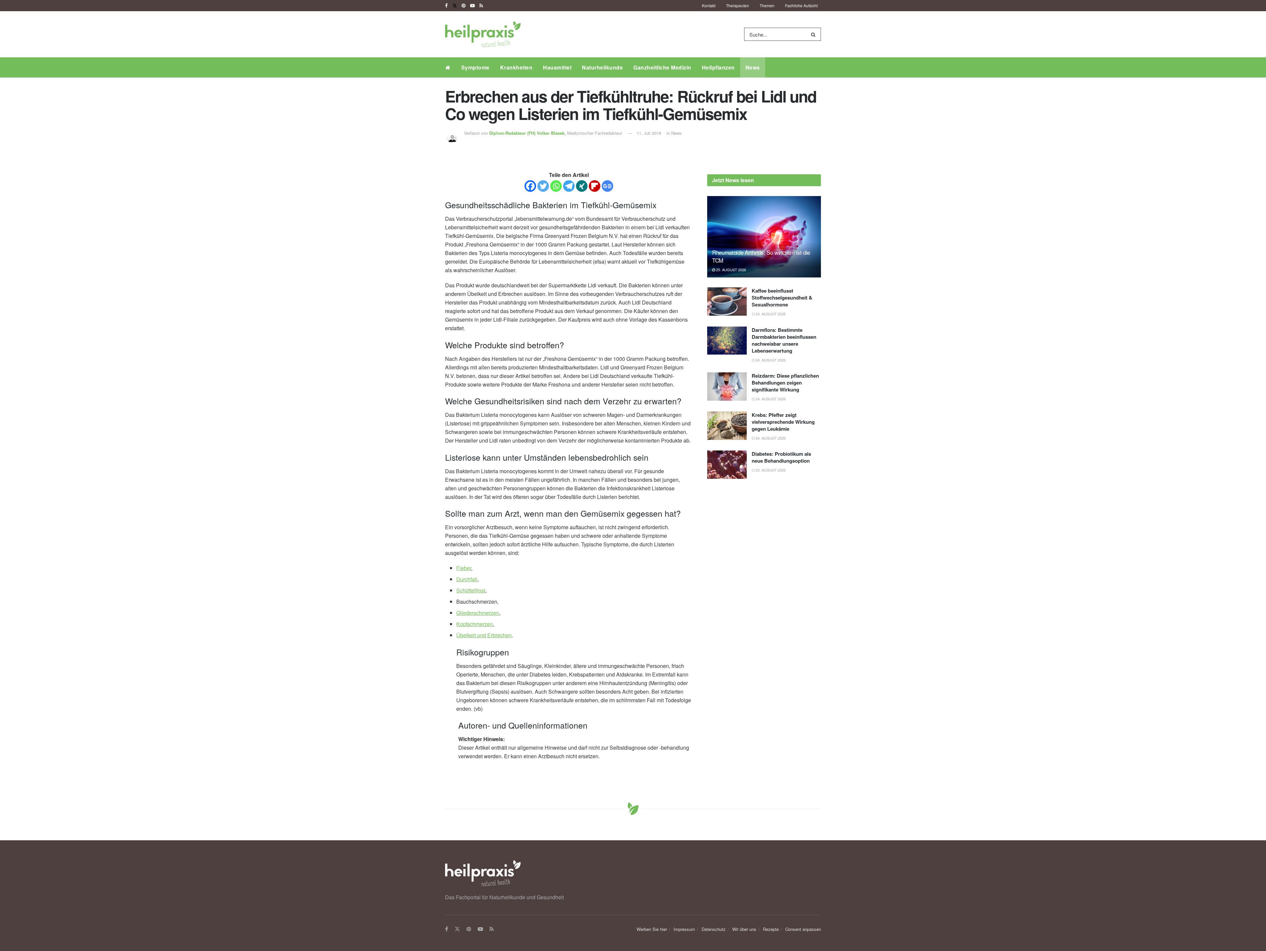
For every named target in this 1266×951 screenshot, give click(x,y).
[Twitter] (543, 186)
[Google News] (607, 186)
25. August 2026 (730, 269)
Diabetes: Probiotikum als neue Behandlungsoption (781, 457)
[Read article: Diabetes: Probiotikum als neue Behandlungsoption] (727, 464)
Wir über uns (744, 929)
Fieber (463, 568)
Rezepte (771, 929)
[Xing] (582, 186)
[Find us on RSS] (481, 5)
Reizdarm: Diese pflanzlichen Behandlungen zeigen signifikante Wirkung (785, 382)
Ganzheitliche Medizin (662, 67)
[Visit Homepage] (483, 34)
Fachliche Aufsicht (801, 5)
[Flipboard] (594, 186)
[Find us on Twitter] (454, 5)
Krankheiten (516, 67)
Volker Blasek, (528, 133)
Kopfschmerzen (474, 624)
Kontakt (708, 5)
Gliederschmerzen (477, 613)
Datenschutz (714, 929)
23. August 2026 (770, 470)
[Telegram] (569, 186)
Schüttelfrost (470, 590)
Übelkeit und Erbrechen (484, 635)
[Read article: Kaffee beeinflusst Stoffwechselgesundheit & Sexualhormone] (727, 301)
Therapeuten (737, 5)
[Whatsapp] (556, 186)
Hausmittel (557, 67)
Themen (767, 5)
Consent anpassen (803, 929)
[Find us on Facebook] (446, 5)
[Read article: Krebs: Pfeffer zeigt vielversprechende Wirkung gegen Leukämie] (727, 426)
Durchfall (466, 579)
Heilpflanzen (718, 67)
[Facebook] (530, 186)
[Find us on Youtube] (472, 5)
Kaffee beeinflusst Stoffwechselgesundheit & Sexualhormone (782, 297)
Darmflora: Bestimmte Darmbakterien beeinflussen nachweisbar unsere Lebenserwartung (784, 340)
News (752, 67)
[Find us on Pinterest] (464, 5)
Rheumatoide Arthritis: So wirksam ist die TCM (761, 256)
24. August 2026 (770, 313)
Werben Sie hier (652, 929)
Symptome (475, 67)
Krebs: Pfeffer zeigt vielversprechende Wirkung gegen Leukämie (783, 421)
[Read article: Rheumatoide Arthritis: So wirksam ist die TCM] (764, 236)
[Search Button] (814, 34)
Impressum (684, 929)
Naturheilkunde (602, 67)
